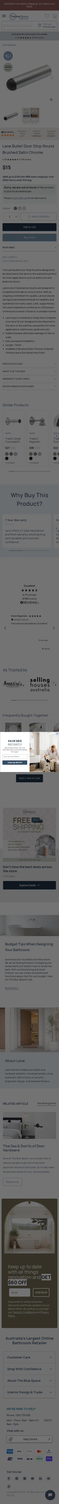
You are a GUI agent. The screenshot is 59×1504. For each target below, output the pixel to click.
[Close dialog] (57, 734)
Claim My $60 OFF (15, 762)
